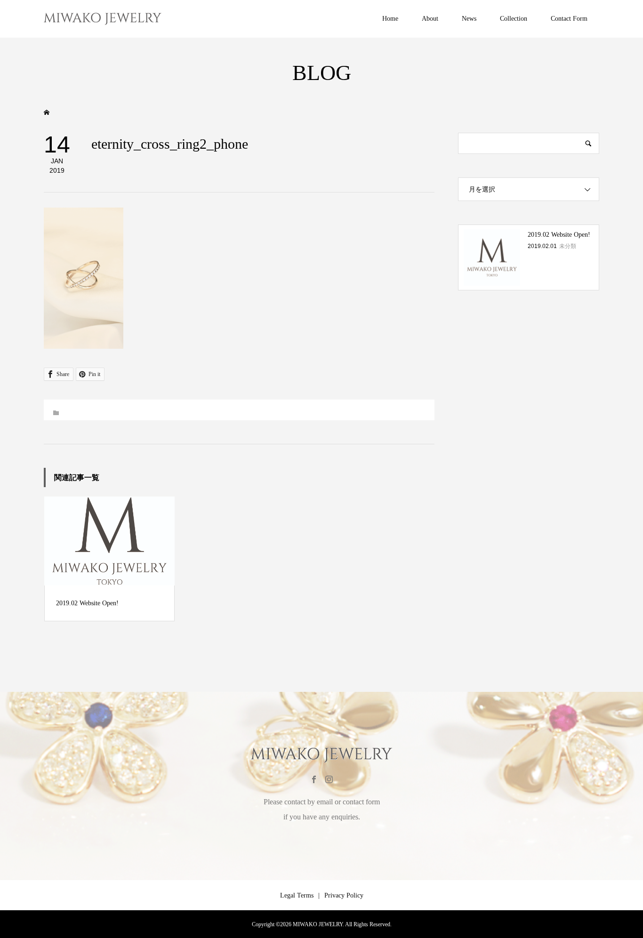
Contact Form (569, 18)
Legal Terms (296, 895)
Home (390, 18)
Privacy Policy (343, 895)
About (430, 18)
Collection (513, 18)
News (469, 18)
